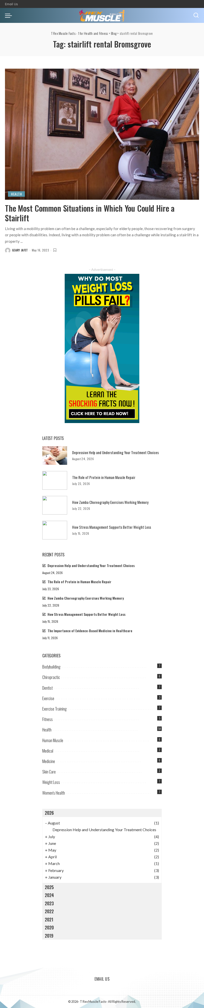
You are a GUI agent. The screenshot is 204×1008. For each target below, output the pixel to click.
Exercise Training (54, 709)
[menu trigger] (9, 15)
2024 (49, 895)
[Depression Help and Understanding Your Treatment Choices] (54, 455)
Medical (47, 751)
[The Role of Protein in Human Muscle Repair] (54, 480)
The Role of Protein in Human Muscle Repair (103, 477)
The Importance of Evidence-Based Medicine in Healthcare (90, 630)
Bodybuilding (51, 667)
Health (16, 193)
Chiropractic (51, 677)
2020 (49, 927)
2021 (49, 919)
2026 (49, 813)
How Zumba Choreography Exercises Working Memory (110, 502)
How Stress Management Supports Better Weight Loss (111, 527)
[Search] (196, 15)
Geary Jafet (20, 250)
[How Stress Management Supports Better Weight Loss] (54, 530)
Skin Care (49, 772)
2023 (49, 903)
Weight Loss (51, 782)
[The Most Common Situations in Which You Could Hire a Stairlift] (102, 134)
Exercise (48, 698)
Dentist (47, 688)
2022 (49, 911)
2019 (49, 935)
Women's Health (53, 793)
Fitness (47, 719)
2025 (49, 887)
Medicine (48, 761)
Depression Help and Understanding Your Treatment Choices (115, 452)
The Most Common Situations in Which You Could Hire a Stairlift (89, 212)
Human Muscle (52, 740)
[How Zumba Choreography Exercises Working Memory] (54, 505)
